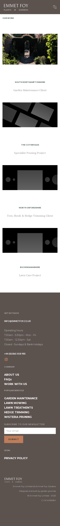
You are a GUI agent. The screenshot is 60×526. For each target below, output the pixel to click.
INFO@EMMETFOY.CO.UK (17, 321)
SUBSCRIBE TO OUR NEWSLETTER (24, 424)
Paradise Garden (30, 200)
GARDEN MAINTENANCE (21, 398)
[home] (15, 7)
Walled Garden (30, 75)
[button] (55, 6)
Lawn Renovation (30, 260)
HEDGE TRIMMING (16, 412)
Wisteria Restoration (30, 138)
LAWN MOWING (15, 403)
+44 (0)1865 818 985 (15, 353)
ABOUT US (11, 374)
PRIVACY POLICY (16, 458)
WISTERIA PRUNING (18, 417)
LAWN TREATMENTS (18, 407)
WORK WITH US (15, 384)
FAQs (8, 379)
